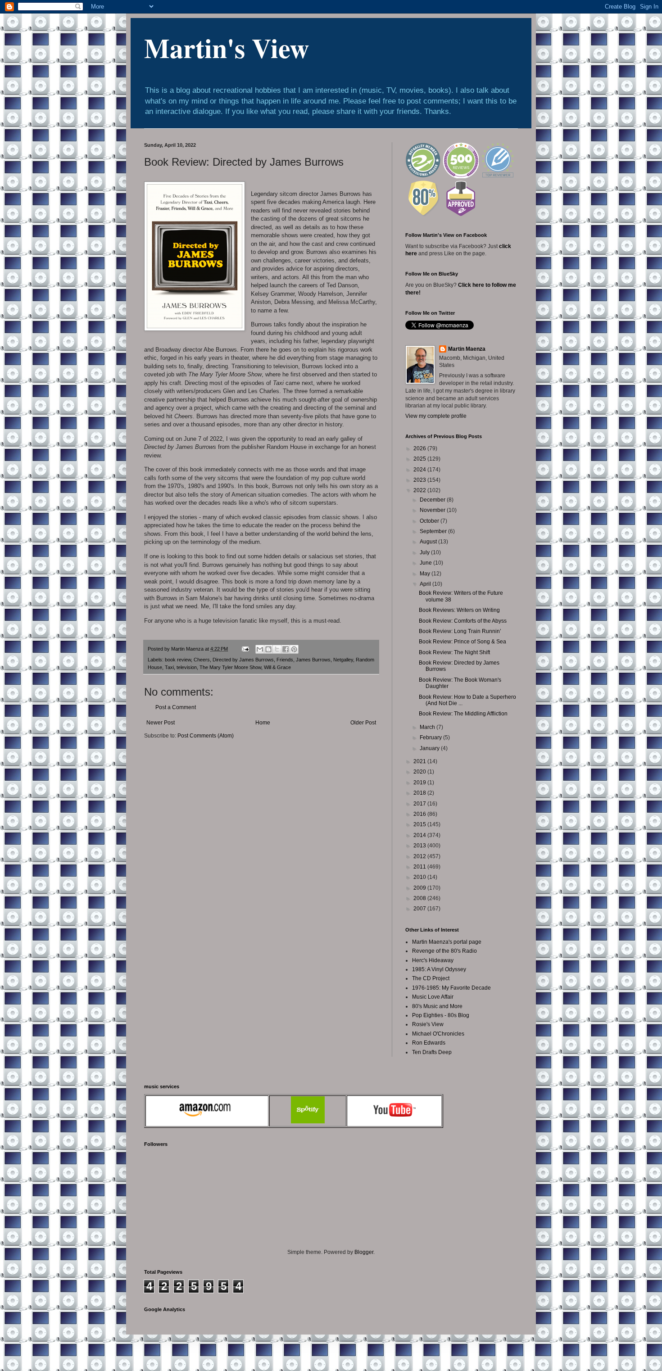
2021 (420, 761)
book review (178, 659)
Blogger (363, 1252)
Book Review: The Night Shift (454, 652)
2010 (420, 877)
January (430, 748)
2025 (420, 459)
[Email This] (259, 649)
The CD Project (430, 978)
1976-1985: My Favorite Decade (451, 988)
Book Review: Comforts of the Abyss (463, 621)
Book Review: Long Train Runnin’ (460, 631)
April (426, 584)
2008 (420, 898)
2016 (420, 814)
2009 (420, 888)
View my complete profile (436, 416)
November (433, 510)
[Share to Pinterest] (294, 649)
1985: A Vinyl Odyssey (439, 969)
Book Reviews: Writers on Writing (459, 610)
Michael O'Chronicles (438, 1034)
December (433, 500)
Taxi (169, 667)
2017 (420, 804)
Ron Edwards (428, 1043)
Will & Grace (277, 667)
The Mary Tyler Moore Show (230, 667)
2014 (420, 835)
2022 (420, 490)
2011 (420, 867)
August (429, 541)
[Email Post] (245, 649)
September (434, 531)
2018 (420, 793)
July (425, 552)
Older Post (363, 722)
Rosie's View (428, 1024)
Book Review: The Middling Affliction (463, 713)
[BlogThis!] (268, 649)
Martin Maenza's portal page (446, 942)
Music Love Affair (432, 997)
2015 (420, 824)
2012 (420, 856)
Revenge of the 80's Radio (444, 951)
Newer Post (160, 722)
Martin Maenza (466, 349)
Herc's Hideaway (432, 960)
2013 (420, 845)
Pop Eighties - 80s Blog (440, 1015)
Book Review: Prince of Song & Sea (462, 641)
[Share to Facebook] (285, 649)
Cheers (202, 659)
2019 (420, 782)
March (428, 727)
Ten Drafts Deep (432, 1052)
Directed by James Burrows (243, 659)
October (430, 521)
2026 (420, 448)
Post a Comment (175, 707)
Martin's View (226, 47)
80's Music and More (437, 1006)
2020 (420, 772)
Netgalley (343, 659)
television (187, 667)
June (426, 563)
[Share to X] (276, 649)
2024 (420, 469)
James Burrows (313, 659)
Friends (285, 659)
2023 (420, 480)
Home (262, 722)
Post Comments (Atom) (205, 736)
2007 (420, 908)
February (431, 737)
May (425, 573)
